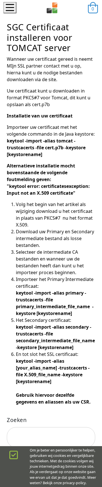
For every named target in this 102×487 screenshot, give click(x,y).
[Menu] (9, 7)
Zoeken (17, 420)
